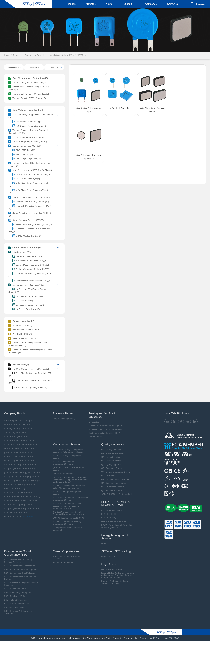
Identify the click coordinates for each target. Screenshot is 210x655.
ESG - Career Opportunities (16, 603)
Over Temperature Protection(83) (30, 78)
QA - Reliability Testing (111, 461)
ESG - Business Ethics (14, 607)
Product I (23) (34, 67)
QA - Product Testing (110, 457)
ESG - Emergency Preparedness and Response (21, 584)
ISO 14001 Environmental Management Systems (64, 462)
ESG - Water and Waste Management (21, 569)
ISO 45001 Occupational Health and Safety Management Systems (69, 486)
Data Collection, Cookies (112, 569)
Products (71, 4)
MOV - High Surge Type (120, 108)
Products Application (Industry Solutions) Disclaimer (114, 582)
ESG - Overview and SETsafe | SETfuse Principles (18, 561)
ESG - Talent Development (16, 600)
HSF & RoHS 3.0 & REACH (113, 521)
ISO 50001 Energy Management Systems (67, 492)
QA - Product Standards (112, 490)
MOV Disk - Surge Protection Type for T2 (88, 157)
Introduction (94, 422)
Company (150, 4)
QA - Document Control (111, 468)
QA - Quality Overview (111, 449)
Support (128, 4)
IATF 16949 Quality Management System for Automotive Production (68, 450)
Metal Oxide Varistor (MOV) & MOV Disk (68, 55)
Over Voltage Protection (35, 55)
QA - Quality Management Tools (115, 472)
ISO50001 (105, 543)
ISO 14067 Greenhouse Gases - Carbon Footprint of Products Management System (67, 505)
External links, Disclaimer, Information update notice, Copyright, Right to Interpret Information (118, 575)
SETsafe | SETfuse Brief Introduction (117, 494)
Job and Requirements (63, 562)
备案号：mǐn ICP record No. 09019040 (159, 638)
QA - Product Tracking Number (115, 479)
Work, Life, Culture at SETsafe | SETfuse (67, 557)
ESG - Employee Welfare (15, 596)
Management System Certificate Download (67, 528)
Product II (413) (55, 67)
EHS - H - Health (108, 514)
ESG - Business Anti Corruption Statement (18, 612)
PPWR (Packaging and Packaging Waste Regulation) (116, 526)
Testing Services (96, 437)
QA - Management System (113, 453)
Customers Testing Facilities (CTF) (104, 433)
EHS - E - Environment (111, 510)
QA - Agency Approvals (111, 464)
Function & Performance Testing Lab (105, 425)
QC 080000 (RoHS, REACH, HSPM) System (69, 468)
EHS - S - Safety (108, 518)
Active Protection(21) (23, 321)
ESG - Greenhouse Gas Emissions (19, 573)
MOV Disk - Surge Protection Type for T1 (153, 110)
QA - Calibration (108, 475)
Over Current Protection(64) (27, 247)
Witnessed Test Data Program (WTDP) (106, 429)
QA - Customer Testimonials (113, 483)
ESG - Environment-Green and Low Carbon (20, 578)
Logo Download (108, 556)
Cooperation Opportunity (64, 418)
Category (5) (13, 67)
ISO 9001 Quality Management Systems (67, 456)
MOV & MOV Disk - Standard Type (88, 110)
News (109, 4)
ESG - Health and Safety (15, 589)
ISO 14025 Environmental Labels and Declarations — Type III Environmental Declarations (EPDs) (70, 479)
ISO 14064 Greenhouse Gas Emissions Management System (70, 498)
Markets (90, 4)
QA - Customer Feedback (112, 487)
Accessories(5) (20, 364)
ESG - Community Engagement (18, 592)
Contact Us (172, 4)
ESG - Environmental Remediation (19, 566)
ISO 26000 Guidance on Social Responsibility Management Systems (69, 513)
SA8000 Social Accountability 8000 (68, 518)
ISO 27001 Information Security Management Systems (67, 522)
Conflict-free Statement (63, 473)
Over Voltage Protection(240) (27, 110)
